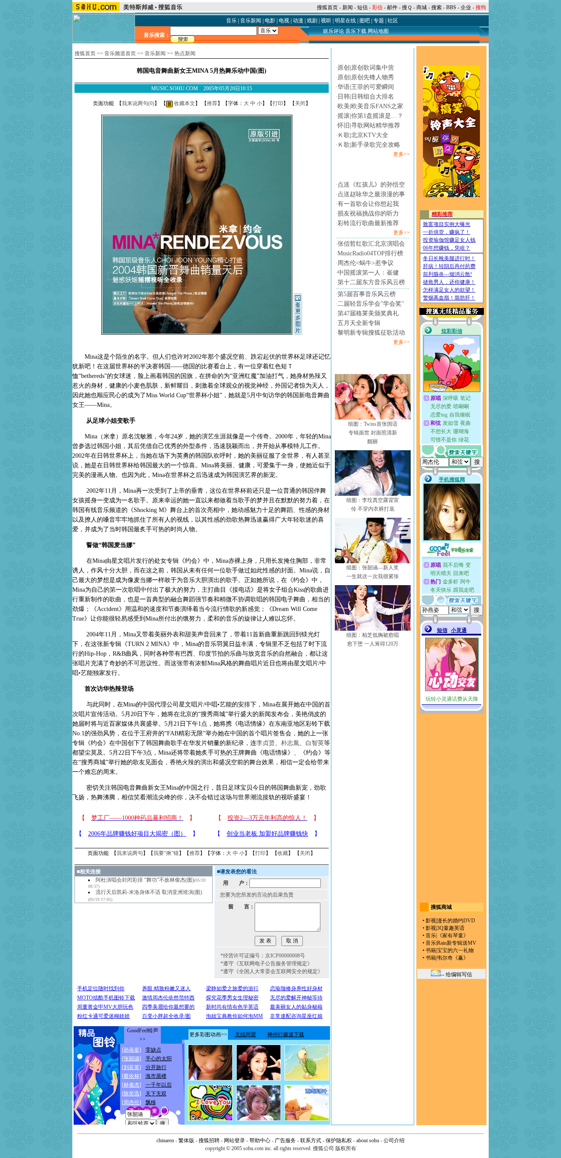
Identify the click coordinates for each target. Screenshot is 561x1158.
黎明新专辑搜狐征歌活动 (371, 332)
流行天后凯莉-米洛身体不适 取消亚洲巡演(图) (149, 892)
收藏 (282, 853)
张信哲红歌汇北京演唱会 (371, 243)
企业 (466, 7)
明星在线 (345, 21)
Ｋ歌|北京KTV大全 (362, 135)
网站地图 (378, 31)
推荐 (212, 103)
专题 (378, 21)
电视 (284, 21)
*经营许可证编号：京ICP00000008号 (262, 956)
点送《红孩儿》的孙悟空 (371, 184)
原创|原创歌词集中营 (365, 67)
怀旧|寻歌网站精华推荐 (368, 125)
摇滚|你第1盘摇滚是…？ (370, 116)
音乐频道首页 (120, 53)
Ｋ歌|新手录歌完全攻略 (368, 144)
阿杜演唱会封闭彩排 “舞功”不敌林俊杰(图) (145, 880)
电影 (270, 21)
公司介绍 (394, 1140)
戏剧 (312, 21)
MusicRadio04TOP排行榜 (370, 253)
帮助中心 (259, 1140)
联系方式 (310, 1140)
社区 (392, 21)
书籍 (431, 950)
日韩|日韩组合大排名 (365, 96)
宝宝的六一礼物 (455, 950)
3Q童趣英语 (451, 928)
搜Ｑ (407, 7)
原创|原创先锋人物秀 (365, 77)
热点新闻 (184, 53)
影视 (431, 921)
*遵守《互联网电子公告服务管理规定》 (266, 963)
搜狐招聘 (209, 1140)
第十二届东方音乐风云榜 (371, 282)
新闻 (347, 7)
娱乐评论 (333, 31)
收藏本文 (184, 103)
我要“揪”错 (166, 853)
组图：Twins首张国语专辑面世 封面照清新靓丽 (373, 433)
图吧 (364, 21)
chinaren (165, 1140)
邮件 (392, 7)
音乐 (231, 21)
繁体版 (186, 1140)
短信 (362, 7)
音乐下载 (355, 31)
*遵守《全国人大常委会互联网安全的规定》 (271, 971)
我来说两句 (130, 853)
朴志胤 (290, 743)
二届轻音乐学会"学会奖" (370, 303)
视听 (326, 21)
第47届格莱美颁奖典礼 (368, 313)
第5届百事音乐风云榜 (366, 294)
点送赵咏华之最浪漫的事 (371, 194)
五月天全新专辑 (358, 323)
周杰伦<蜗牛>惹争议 (365, 263)
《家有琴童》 (453, 935)
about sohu (367, 1140)
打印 (278, 103)
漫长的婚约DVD (456, 921)
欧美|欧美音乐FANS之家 (370, 106)
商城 (421, 7)
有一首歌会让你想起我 (368, 204)
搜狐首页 (327, 7)
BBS (451, 7)
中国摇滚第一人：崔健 (368, 272)
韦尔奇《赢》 (453, 958)
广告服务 (285, 1140)
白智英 (314, 743)
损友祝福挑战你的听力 (368, 213)
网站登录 (234, 1140)
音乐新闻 (250, 21)
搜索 (436, 7)
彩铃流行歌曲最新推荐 (368, 223)
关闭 (300, 103)
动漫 (298, 21)
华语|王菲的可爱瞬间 (365, 87)
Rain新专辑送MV (456, 943)
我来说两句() (138, 103)
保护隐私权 (339, 1140)
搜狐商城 (441, 907)
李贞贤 (265, 743)
